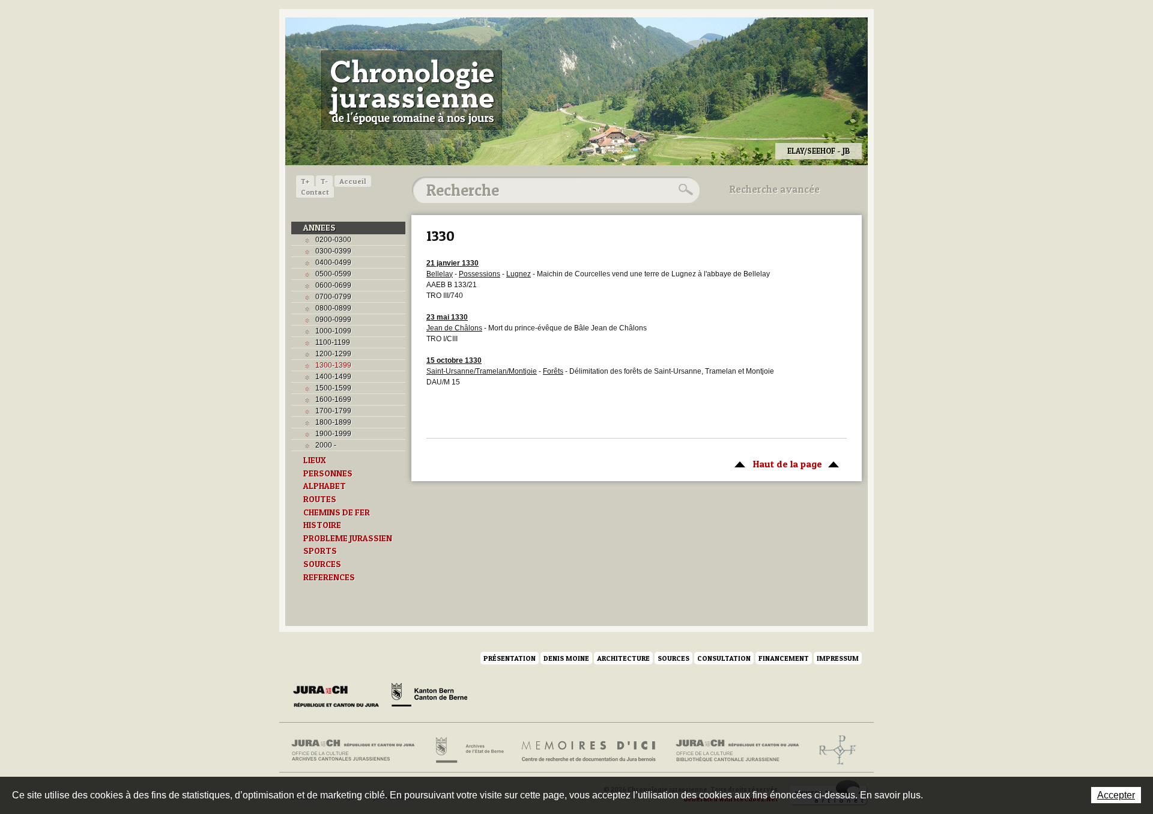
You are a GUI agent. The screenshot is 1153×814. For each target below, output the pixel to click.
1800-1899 (333, 422)
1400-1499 (333, 376)
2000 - (325, 445)
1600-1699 (333, 399)
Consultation (724, 658)
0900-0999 (333, 319)
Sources (673, 658)
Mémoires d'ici (589, 750)
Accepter (1116, 795)
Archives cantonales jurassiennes (357, 750)
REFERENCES (329, 577)
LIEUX (314, 460)
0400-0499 (333, 262)
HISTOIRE (322, 525)
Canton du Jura (339, 697)
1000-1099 (333, 331)
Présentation (509, 658)
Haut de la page (775, 464)
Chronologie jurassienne (411, 90)
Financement (783, 658)
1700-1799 (333, 411)
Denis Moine (566, 658)
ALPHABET (324, 486)
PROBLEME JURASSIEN (347, 538)
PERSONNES (328, 473)
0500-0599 (333, 274)
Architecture (623, 658)
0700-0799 (333, 297)
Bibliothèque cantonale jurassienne (738, 750)
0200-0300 (333, 239)
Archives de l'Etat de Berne (468, 750)
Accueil (352, 181)
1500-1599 (333, 388)
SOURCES (322, 564)
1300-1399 (333, 365)
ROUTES (319, 499)
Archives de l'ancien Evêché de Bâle (834, 750)
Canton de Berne (429, 697)
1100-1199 (332, 342)
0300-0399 (333, 251)
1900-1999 (333, 434)
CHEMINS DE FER (336, 512)
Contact (315, 191)
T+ (305, 181)
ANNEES (319, 227)
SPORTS (320, 550)
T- (324, 181)
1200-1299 (333, 354)
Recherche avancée (775, 189)
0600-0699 (333, 285)
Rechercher (684, 189)
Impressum (838, 658)
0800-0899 (333, 308)
